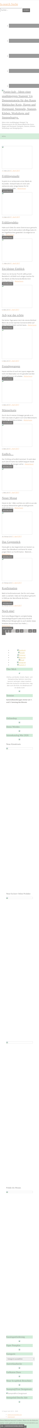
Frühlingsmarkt (10, 176)
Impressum (11, 1417)
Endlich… (7, 454)
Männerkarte (9, 410)
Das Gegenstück (11, 541)
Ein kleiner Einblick (13, 268)
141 (17, 631)
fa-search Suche (9, 4)
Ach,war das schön (13, 315)
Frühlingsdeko (10, 222)
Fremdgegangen (11, 366)
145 (34, 631)
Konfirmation (9, 588)
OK (2, 1426)
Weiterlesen (21, 189)
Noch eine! (8, 610)
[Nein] (25, 1426)
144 (30, 631)
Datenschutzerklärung (15, 1415)
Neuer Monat (9, 497)
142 (22, 631)
